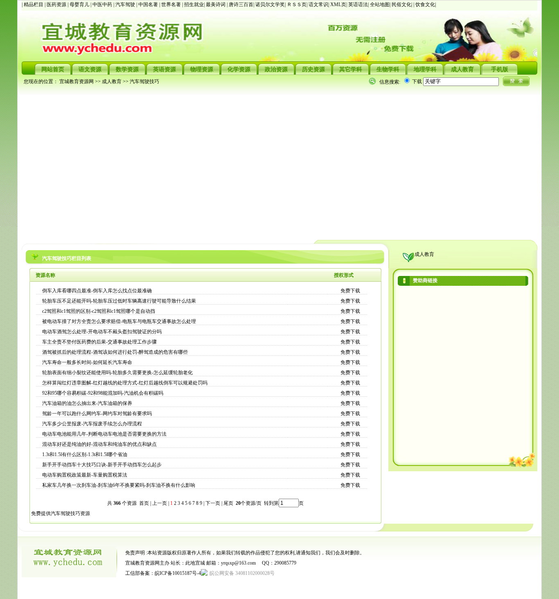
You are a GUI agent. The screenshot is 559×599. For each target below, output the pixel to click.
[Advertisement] (267, 162)
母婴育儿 (80, 4)
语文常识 (318, 4)
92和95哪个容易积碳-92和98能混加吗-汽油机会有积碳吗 (102, 393)
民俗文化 (401, 4)
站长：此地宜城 (188, 563)
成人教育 (462, 69)
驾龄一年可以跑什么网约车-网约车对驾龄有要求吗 (97, 413)
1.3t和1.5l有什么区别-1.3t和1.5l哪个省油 (84, 454)
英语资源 (164, 69)
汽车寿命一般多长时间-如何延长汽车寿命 (87, 362)
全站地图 (380, 4)
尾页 (228, 503)
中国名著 (148, 4)
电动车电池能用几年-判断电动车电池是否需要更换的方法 (104, 434)
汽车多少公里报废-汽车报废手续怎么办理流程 (92, 424)
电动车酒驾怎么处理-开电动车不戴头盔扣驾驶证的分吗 (102, 332)
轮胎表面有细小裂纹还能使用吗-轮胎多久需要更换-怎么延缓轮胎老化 (117, 372)
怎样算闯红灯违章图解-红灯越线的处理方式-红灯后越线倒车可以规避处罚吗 (124, 383)
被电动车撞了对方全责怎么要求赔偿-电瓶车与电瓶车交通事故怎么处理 (119, 321)
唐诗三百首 (241, 4)
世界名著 (171, 4)
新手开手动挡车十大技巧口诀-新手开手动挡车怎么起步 (102, 465)
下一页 (212, 503)
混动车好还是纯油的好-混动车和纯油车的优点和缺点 (99, 444)
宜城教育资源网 (76, 81)
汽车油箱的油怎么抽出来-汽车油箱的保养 (87, 403)
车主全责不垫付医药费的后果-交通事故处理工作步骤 (99, 342)
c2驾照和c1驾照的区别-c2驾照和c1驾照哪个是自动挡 (98, 311)
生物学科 (387, 69)
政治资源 (276, 69)
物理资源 (201, 69)
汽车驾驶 (125, 4)
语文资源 (90, 69)
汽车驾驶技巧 (144, 81)
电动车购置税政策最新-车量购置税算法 (84, 475)
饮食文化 (425, 4)
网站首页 (52, 69)
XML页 (338, 4)
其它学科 (350, 69)
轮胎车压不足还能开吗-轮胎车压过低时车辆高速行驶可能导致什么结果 (119, 301)
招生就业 (194, 4)
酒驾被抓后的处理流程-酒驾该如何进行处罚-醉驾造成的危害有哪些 (115, 352)
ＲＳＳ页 (297, 4)
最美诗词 (215, 4)
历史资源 (313, 69)
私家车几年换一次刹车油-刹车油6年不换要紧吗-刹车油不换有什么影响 (118, 485)
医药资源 (57, 4)
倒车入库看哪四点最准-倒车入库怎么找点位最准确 (97, 291)
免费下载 (350, 291)
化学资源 (239, 69)
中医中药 (102, 4)
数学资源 (127, 69)
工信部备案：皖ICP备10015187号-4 (163, 573)
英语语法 (358, 4)
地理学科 (425, 69)
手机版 (499, 69)
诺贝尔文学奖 (270, 4)
